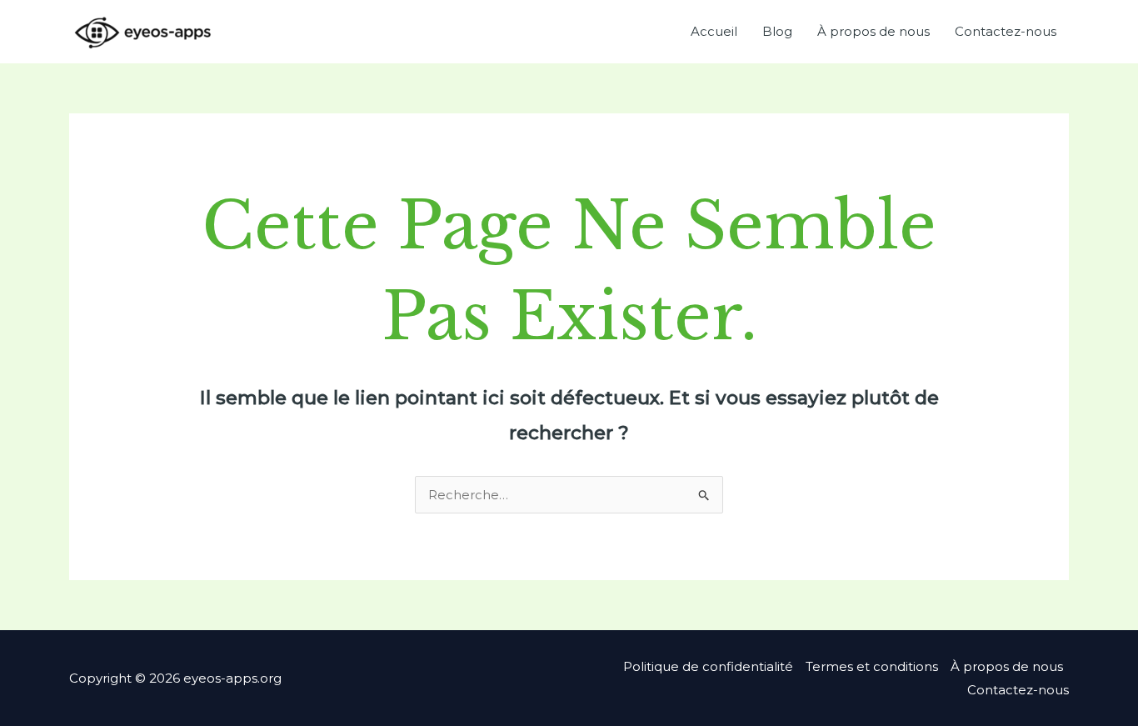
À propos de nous (873, 31)
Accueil (714, 31)
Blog (777, 31)
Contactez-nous (1005, 31)
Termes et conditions (872, 666)
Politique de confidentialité (708, 666)
